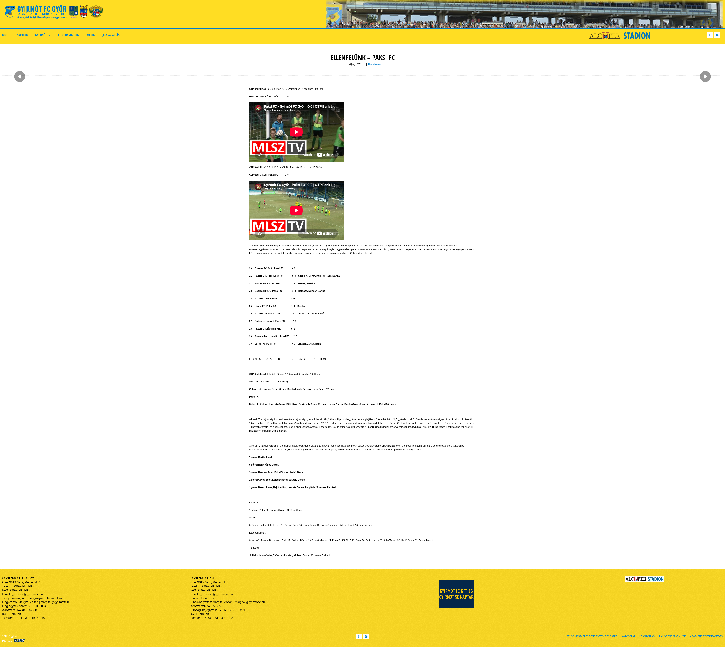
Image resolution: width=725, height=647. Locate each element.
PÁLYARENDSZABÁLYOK (672, 636)
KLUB (5, 35)
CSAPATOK (22, 35)
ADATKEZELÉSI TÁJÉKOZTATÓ (706, 636)
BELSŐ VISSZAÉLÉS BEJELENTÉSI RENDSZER (592, 636)
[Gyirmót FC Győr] (55, 12)
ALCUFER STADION (68, 35)
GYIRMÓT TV (42, 35)
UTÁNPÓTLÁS (647, 636)
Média (91, 35)
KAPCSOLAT (628, 636)
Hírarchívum (374, 64)
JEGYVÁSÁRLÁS (111, 35)
